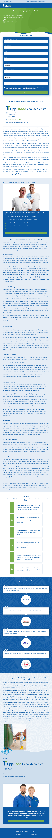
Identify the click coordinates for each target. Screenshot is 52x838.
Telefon (5, 51)
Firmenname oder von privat (10, 39)
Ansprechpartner (8, 45)
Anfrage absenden (26, 92)
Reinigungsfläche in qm (9, 69)
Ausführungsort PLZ (8, 81)
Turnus (6, 75)
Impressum (18, 834)
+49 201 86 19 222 (9, 1)
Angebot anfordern (26, 233)
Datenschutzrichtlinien (30, 88)
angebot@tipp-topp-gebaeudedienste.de (37, 1)
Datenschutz (34, 834)
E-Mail (5, 57)
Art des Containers (8, 63)
